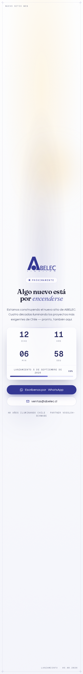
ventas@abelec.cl (44, 401)
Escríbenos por (44, 389)
